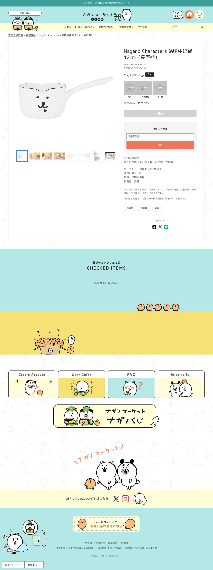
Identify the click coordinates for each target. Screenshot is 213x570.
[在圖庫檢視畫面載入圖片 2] (34, 156)
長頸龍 (144, 208)
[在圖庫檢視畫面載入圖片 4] (59, 156)
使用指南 (88, 542)
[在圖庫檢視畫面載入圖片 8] (110, 156)
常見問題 (100, 542)
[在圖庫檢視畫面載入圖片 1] (21, 156)
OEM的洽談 (115, 547)
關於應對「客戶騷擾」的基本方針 (140, 547)
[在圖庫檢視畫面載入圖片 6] (84, 156)
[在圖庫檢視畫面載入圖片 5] (72, 156)
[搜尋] (202, 27)
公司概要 (102, 547)
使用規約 (124, 542)
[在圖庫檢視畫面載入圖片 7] (97, 156)
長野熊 (130, 208)
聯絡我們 (112, 542)
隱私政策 (60, 547)
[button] (69, 27)
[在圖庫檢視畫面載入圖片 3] (47, 156)
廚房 (157, 208)
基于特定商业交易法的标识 (81, 547)
